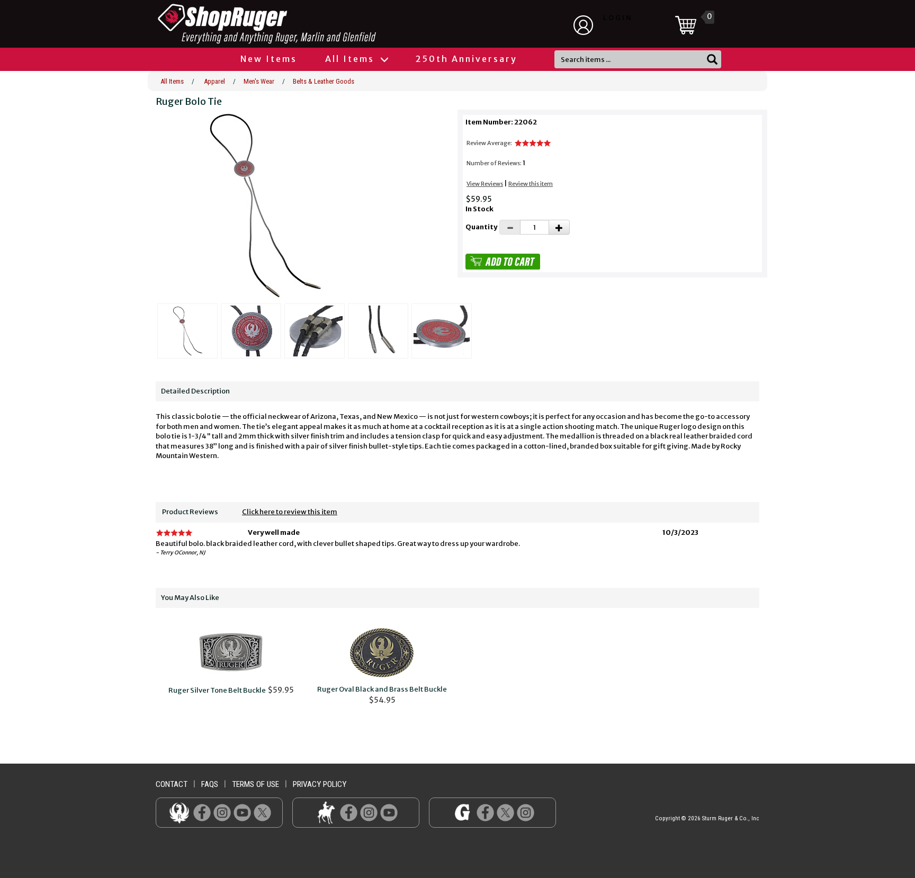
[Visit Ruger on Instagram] (222, 812)
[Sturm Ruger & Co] (296, 24)
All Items (351, 58)
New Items (268, 58)
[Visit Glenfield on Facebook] (485, 812)
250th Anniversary (466, 58)
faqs (209, 784)
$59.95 (231, 690)
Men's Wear (259, 81)
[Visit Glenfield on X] (505, 812)
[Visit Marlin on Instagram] (369, 812)
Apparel (214, 81)
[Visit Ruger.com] (179, 812)
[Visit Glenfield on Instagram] (525, 812)
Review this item (530, 183)
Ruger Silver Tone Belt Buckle (217, 690)
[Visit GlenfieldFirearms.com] (462, 812)
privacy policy (319, 784)
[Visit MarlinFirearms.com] (326, 812)
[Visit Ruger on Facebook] (202, 812)
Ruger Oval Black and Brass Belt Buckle (382, 689)
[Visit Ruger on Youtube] (242, 812)
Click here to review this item (289, 511)
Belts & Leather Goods (323, 81)
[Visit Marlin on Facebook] (348, 812)
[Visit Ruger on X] (262, 812)
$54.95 (382, 695)
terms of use (255, 784)
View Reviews (485, 183)
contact (171, 784)
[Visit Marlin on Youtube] (389, 812)
